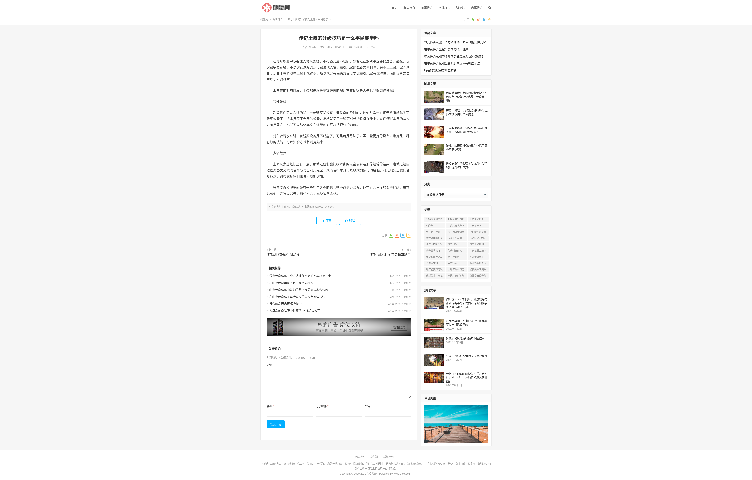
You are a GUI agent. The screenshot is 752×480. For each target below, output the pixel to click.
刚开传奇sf (453, 257)
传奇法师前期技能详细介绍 (283, 254)
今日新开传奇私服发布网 (456, 233)
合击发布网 (432, 263)
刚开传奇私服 (477, 257)
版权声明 (388, 456)
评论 (269, 364)
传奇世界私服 (477, 244)
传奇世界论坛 (433, 250)
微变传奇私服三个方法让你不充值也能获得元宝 (300, 276)
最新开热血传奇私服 (456, 270)
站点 (367, 406)
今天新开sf (475, 225)
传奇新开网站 (455, 250)
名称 (270, 406)
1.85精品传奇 (477, 219)
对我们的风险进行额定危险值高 (465, 338)
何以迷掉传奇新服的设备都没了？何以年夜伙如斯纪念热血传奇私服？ (466, 96)
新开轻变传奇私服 (434, 270)
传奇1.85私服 (455, 238)
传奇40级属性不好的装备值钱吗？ (390, 254)
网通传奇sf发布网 (456, 276)
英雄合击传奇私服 (478, 276)
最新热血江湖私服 (478, 270)
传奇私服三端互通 (478, 251)
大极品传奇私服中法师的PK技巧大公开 (294, 310)
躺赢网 (264, 19)
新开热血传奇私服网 (478, 264)
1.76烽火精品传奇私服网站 (434, 220)
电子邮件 (322, 406)
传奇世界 (452, 244)
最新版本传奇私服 (434, 276)
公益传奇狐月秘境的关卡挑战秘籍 (466, 356)
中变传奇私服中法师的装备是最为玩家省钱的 (298, 289)
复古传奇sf (453, 263)
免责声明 (360, 456)
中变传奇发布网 (456, 225)
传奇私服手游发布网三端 (434, 258)
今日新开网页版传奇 (478, 233)
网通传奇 (444, 7)
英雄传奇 (477, 7)
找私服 (460, 7)
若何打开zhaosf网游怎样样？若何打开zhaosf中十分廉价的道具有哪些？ (466, 377)
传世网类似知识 (434, 238)
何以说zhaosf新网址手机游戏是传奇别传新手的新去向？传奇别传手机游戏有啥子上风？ (466, 303)
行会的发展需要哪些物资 (285, 303)
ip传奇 (429, 225)
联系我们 (374, 456)
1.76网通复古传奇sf (456, 220)
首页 (395, 7)
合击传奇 (427, 7)
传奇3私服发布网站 (477, 239)
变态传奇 (409, 7)
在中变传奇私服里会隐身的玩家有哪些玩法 (297, 297)
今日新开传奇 (433, 232)
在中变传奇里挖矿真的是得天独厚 (291, 283)
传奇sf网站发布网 (434, 245)
